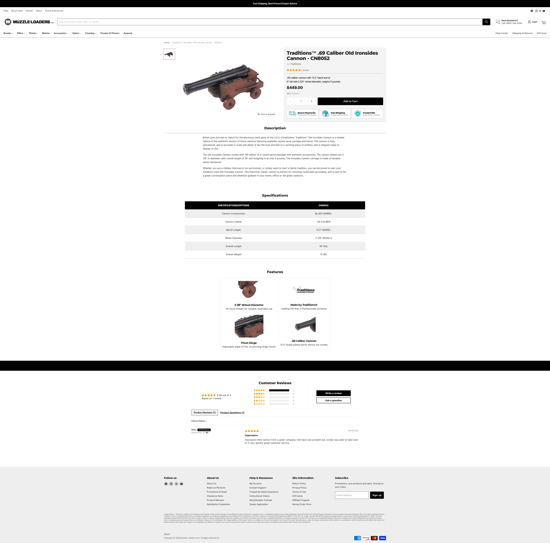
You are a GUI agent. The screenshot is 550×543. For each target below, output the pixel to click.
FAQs (6, 11)
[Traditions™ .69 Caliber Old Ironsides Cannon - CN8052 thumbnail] (169, 54)
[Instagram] (171, 484)
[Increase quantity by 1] (311, 101)
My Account (255, 483)
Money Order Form (301, 504)
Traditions (295, 63)
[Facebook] (166, 484)
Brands (8, 33)
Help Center (502, 33)
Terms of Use (299, 491)
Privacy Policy (299, 487)
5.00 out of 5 (224, 395)
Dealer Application (259, 504)
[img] (252, 431)
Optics (76, 33)
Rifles (20, 33)
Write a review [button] (333, 393)
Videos (39, 11)
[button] (294, 70)
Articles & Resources (54, 11)
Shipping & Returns (522, 33)
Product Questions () (232, 412)
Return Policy (17, 11)
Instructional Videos (260, 496)
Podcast (29, 11)
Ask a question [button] (333, 400)
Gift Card (541, 33)
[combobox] (270, 22)
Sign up (377, 495)
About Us (211, 483)
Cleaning (90, 33)
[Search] (486, 22)
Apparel (128, 33)
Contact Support (258, 487)
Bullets (46, 33)
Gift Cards (297, 496)
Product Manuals (215, 500)
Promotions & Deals (217, 491)
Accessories (60, 33)
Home (166, 43)
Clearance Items (215, 496)
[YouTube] (181, 484)
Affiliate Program (300, 500)
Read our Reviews (216, 487)
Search (167, 534)
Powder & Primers (109, 33)
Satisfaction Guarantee (218, 504)
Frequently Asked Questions (264, 491)
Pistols (33, 33)
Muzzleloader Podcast (261, 500)
